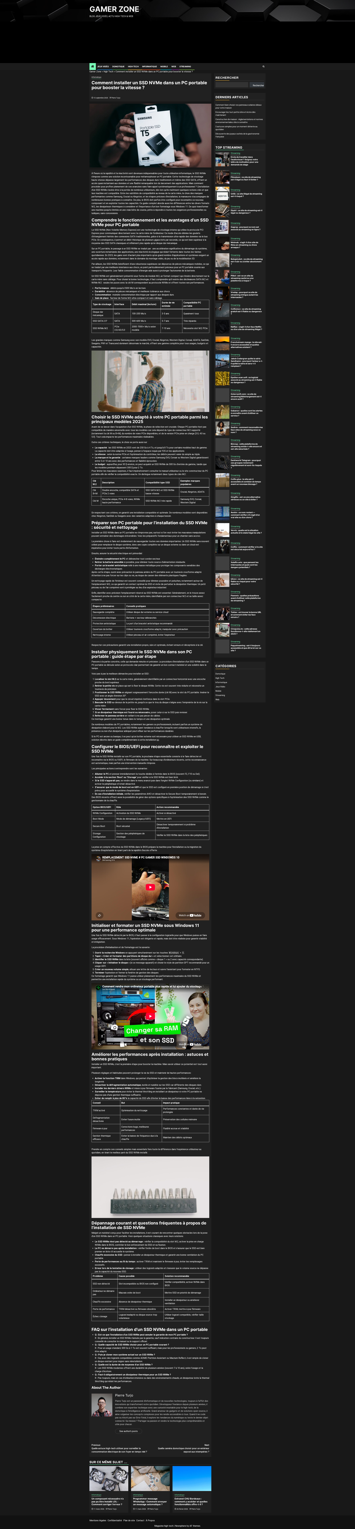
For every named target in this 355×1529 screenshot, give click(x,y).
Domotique (118, 66)
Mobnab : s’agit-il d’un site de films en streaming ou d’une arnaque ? (244, 245)
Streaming (185, 66)
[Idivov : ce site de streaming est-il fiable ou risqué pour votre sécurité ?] (222, 580)
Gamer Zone (114, 9)
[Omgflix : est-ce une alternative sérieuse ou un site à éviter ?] (222, 497)
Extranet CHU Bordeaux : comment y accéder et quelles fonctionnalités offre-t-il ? (191, 1501)
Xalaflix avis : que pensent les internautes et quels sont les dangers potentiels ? (244, 564)
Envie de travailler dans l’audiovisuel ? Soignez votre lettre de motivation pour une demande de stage (244, 161)
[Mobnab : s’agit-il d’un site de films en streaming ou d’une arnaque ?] (222, 243)
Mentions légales (97, 1520)
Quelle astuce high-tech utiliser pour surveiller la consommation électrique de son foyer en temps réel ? (119, 1448)
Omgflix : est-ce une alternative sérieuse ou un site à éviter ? (245, 498)
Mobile (164, 66)
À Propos (150, 1520)
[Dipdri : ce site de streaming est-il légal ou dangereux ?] (222, 210)
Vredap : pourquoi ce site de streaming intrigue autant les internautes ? (244, 294)
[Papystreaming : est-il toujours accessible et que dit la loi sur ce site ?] (222, 646)
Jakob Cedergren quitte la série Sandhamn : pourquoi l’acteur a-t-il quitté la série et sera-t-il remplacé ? (247, 362)
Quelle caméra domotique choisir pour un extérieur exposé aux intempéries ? (183, 1448)
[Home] (92, 67)
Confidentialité (115, 1520)
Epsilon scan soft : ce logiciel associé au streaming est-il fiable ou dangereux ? (246, 380)
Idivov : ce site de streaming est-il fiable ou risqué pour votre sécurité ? (246, 581)
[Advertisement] (177, 42)
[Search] (263, 66)
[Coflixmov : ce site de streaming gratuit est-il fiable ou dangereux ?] (222, 310)
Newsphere (180, 1526)
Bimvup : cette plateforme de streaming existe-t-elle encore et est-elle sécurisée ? (246, 446)
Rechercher (227, 77)
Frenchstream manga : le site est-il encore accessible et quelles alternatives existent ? (246, 344)
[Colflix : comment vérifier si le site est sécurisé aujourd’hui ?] (222, 547)
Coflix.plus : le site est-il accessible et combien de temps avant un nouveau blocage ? (246, 481)
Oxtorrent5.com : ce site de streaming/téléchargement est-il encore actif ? (246, 396)
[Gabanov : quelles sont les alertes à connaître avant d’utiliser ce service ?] (222, 412)
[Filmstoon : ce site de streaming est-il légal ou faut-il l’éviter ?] (222, 177)
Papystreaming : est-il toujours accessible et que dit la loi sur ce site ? (246, 648)
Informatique (149, 66)
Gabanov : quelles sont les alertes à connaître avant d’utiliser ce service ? (247, 413)
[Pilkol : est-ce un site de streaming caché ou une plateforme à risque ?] (222, 277)
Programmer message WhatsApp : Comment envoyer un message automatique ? (150, 1501)
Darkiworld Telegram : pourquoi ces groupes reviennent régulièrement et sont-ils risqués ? (246, 464)
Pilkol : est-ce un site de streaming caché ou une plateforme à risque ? (242, 278)
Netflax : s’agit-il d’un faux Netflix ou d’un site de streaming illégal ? (246, 328)
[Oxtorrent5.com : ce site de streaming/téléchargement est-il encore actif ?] (222, 395)
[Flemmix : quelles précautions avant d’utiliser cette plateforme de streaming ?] (222, 597)
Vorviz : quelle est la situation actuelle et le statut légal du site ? (246, 531)
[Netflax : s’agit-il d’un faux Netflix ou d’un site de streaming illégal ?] (222, 327)
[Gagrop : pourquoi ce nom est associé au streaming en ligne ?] (222, 227)
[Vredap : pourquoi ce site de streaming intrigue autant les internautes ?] (222, 293)
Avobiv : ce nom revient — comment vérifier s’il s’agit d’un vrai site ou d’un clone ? (245, 515)
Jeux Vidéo (103, 66)
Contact (140, 1520)
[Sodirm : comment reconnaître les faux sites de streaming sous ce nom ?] (222, 428)
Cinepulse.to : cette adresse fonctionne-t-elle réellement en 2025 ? (245, 631)
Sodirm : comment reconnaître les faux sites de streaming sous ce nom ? (247, 429)
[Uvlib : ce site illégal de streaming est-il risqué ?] (222, 194)
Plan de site (129, 1520)
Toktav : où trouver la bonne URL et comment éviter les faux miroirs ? (246, 614)
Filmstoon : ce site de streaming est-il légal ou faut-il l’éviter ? (246, 178)
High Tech (133, 66)
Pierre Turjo (116, 98)
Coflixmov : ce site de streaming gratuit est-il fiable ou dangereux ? (246, 311)
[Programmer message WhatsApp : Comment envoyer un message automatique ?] (150, 1478)
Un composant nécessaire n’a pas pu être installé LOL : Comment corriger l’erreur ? (108, 1501)
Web (173, 66)
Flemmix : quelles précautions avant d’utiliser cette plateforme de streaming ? (246, 598)
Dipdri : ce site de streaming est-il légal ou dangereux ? (246, 211)
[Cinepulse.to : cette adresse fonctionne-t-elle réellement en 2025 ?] (222, 630)
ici (158, 740)
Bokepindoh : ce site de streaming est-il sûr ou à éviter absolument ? (247, 261)
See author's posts (128, 1431)
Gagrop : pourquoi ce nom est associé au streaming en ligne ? (245, 228)
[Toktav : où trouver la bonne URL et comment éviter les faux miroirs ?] (222, 613)
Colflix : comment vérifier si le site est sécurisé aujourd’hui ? (247, 548)
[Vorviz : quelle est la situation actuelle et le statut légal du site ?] (222, 530)
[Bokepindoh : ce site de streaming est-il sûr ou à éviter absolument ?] (222, 260)
